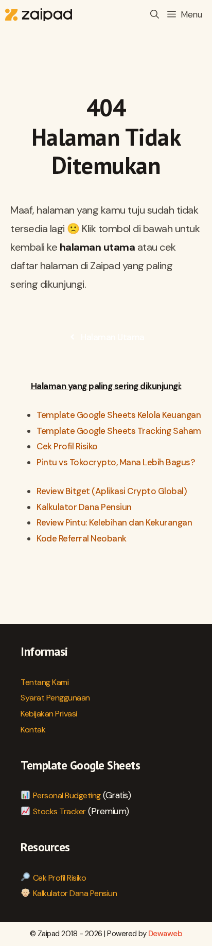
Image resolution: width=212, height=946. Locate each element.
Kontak (33, 729)
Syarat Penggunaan (55, 697)
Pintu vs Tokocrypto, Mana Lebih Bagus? (116, 462)
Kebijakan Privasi (49, 713)
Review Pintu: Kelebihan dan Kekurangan (114, 522)
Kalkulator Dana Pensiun (84, 507)
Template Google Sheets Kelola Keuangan (119, 415)
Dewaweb (165, 934)
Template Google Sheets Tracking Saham (119, 430)
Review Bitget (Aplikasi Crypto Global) (112, 491)
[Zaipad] (38, 14)
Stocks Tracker (59, 811)
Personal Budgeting (67, 795)
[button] (154, 14)
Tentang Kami (44, 682)
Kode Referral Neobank (82, 538)
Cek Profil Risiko (67, 446)
